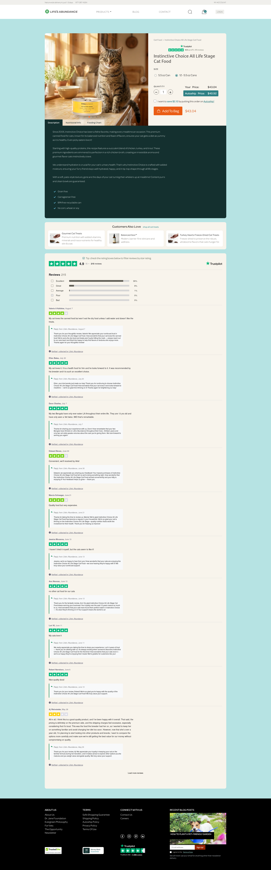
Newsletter (50, 832)
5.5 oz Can (164, 75)
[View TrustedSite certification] (53, 850)
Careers (124, 818)
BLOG (136, 12)
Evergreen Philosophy (56, 822)
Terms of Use (188, 852)
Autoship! (209, 101)
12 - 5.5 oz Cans (188, 75)
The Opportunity (53, 829)
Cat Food (158, 39)
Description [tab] (53, 122)
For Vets (49, 825)
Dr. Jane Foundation (55, 818)
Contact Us (126, 814)
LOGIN (220, 11)
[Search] (190, 11)
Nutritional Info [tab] (73, 122)
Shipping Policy (91, 818)
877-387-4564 (81, 2)
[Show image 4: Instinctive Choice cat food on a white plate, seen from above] (100, 117)
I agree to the (182, 852)
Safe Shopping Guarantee (96, 814)
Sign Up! (200, 847)
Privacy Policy (90, 825)
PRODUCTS (102, 12)
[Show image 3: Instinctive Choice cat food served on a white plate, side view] (96, 117)
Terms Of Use (89, 829)
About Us (49, 814)
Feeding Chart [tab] (94, 122)
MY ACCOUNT (220, 2)
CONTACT (165, 12)
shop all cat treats (151, 226)
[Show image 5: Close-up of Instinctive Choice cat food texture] (104, 117)
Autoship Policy (91, 822)
